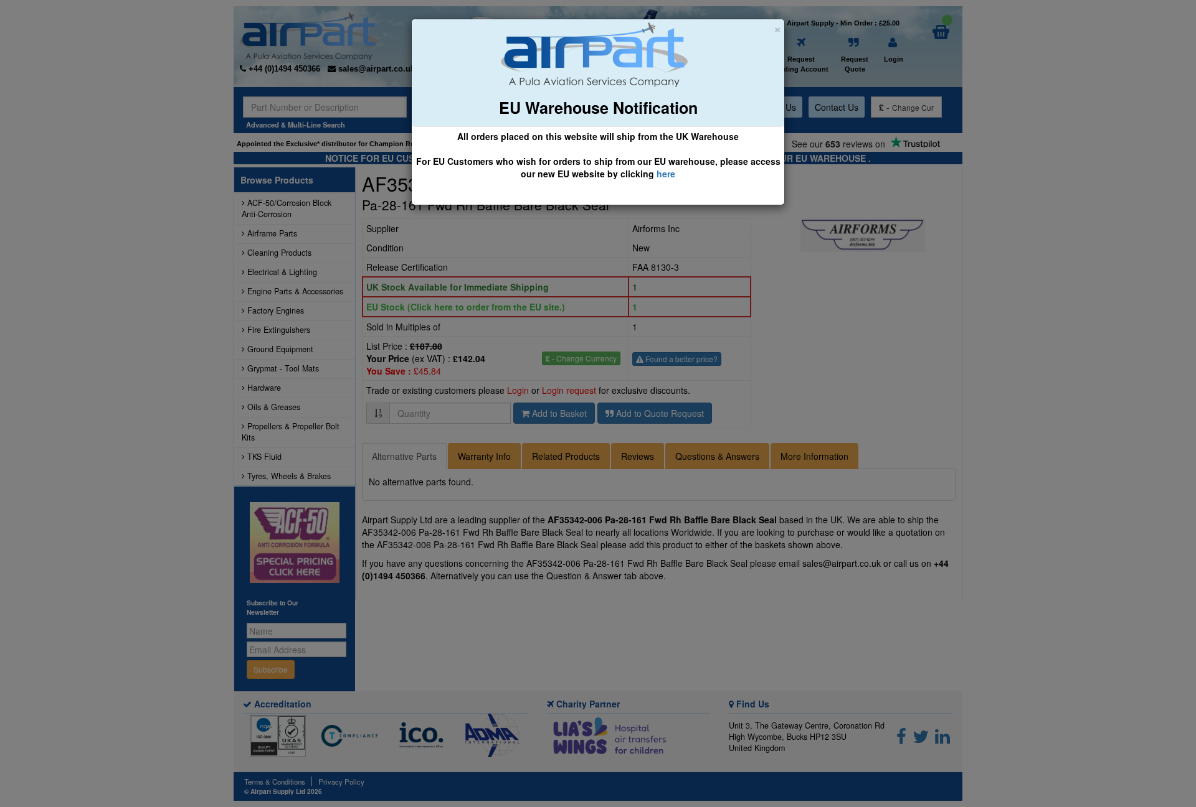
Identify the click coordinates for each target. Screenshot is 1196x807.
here (666, 173)
